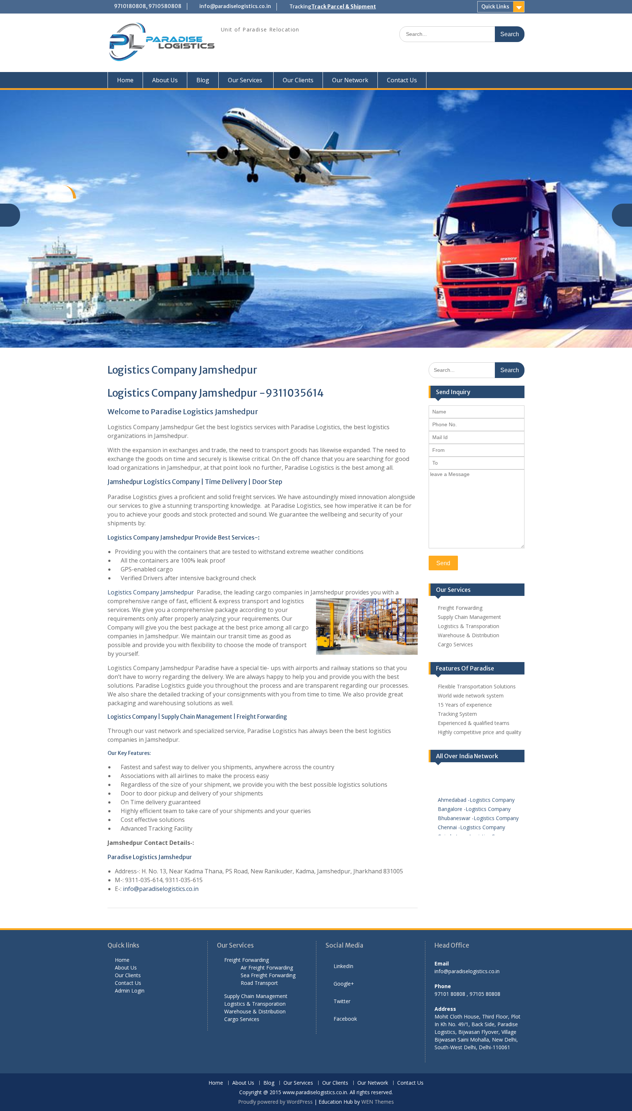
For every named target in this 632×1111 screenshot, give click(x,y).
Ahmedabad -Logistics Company (476, 793)
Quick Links (495, 6)
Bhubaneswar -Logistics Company (478, 811)
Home (125, 80)
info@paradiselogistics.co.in (235, 6)
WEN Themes (377, 1101)
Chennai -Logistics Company (471, 820)
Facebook (345, 1018)
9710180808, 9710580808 (147, 6)
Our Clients (298, 80)
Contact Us (402, 80)
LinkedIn (343, 966)
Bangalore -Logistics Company (474, 802)
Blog (202, 80)
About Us (165, 80)
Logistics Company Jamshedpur (151, 592)
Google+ (344, 983)
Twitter (342, 1001)
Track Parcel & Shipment (343, 6)
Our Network (350, 80)
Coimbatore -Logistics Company (476, 829)
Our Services (245, 80)
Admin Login (129, 990)
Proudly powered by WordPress (275, 1101)
